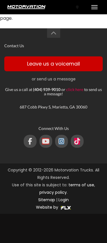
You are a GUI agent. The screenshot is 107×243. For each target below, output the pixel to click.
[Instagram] (61, 141)
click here (74, 89)
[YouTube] (45, 141)
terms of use (81, 185)
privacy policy (53, 192)
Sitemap (46, 200)
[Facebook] (30, 141)
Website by (47, 207)
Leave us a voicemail (53, 63)
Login (63, 200)
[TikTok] (77, 141)
